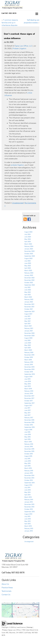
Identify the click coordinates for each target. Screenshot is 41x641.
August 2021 (28, 314)
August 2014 (28, 485)
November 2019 (29, 355)
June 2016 (27, 434)
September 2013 (29, 511)
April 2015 (27, 466)
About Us (5, 584)
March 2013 (28, 526)
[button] (9, 13)
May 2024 (27, 239)
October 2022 (28, 282)
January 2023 (28, 275)
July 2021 (27, 316)
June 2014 (27, 490)
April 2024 (27, 241)
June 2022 (27, 290)
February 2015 (28, 470)
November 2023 (29, 251)
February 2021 (28, 328)
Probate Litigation (19, 48)
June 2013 (27, 519)
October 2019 (28, 357)
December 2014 (29, 475)
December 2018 (29, 367)
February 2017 (28, 417)
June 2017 (27, 410)
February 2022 (28, 299)
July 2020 (27, 340)
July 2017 (27, 408)
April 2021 (27, 323)
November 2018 (29, 369)
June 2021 (27, 319)
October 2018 (28, 372)
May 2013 (27, 521)
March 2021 (28, 326)
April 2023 (27, 268)
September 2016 (29, 427)
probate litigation (17, 165)
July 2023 (27, 261)
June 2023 (27, 263)
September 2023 (29, 256)
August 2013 (28, 514)
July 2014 (27, 487)
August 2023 (28, 258)
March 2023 (28, 270)
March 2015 (28, 468)
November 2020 (29, 335)
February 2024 (28, 246)
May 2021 (27, 321)
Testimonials (6, 591)
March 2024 (28, 244)
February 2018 (28, 391)
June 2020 (27, 343)
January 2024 (28, 249)
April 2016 (27, 439)
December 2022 (29, 278)
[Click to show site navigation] (37, 14)
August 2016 (28, 429)
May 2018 (27, 384)
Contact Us (6, 594)
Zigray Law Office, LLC (23, 46)
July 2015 (27, 458)
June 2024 (27, 237)
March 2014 (28, 497)
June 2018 (27, 381)
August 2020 (28, 338)
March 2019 (28, 360)
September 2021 (29, 311)
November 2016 (29, 422)
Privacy (4, 630)
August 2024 (28, 232)
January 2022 (28, 302)
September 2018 (29, 374)
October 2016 (28, 425)
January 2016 (28, 446)
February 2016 (28, 444)
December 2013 (29, 504)
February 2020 (28, 352)
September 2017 (29, 403)
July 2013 (27, 516)
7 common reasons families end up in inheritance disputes (10, 22)
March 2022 (28, 297)
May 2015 (27, 463)
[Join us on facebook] (29, 219)
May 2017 (27, 413)
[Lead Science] (12, 623)
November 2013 (29, 507)
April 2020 (27, 348)
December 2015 (29, 449)
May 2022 (27, 292)
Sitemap (29, 627)
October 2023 (28, 253)
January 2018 (28, 393)
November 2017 (29, 398)
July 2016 (27, 432)
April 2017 (27, 415)
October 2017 (28, 401)
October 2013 (28, 509)
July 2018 (27, 379)
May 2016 (27, 437)
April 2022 (27, 294)
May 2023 (27, 266)
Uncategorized (17, 203)
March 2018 (28, 388)
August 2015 (28, 456)
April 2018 (27, 386)
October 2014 (28, 480)
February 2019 (28, 362)
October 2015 (28, 454)
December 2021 (29, 304)
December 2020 (29, 333)
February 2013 (28, 528)
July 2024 (27, 234)
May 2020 (27, 345)
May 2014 (27, 492)
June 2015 (27, 461)
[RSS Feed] (25, 219)
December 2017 (29, 396)
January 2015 (28, 473)
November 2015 (29, 451)
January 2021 (28, 331)
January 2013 (28, 531)
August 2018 (28, 376)
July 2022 (27, 287)
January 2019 (28, 364)
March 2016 (28, 442)
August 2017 (28, 405)
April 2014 (27, 495)
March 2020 (28, 350)
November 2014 (29, 478)
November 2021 (29, 307)
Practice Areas (7, 587)
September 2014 (29, 483)
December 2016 (29, 420)
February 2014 (28, 499)
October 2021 (28, 309)
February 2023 (28, 273)
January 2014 (28, 502)
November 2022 (29, 280)
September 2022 (29, 285)
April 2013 (27, 524)
